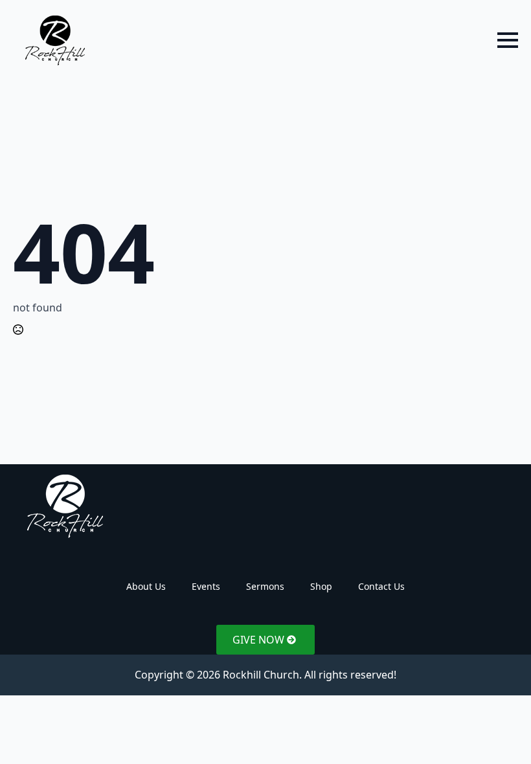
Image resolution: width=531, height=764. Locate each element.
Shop (321, 586)
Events (206, 586)
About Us (146, 586)
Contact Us (381, 586)
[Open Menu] (507, 40)
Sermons (265, 586)
